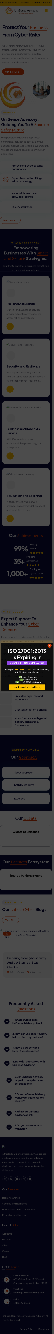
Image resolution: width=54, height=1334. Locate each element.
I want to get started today (27, 687)
